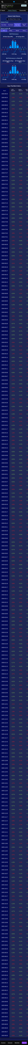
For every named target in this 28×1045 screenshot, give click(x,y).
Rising (24, 30)
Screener (3, 1042)
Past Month (10, 24)
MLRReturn (12, 90)
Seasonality (22, 10)
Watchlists (17, 1042)
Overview (10, 1042)
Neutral (17, 30)
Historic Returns (12, 10)
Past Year (17, 24)
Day (4, 90)
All (3, 30)
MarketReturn (20, 90)
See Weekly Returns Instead (14, 19)
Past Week (3, 24)
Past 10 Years (24, 25)
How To (24, 1042)
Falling (10, 30)
